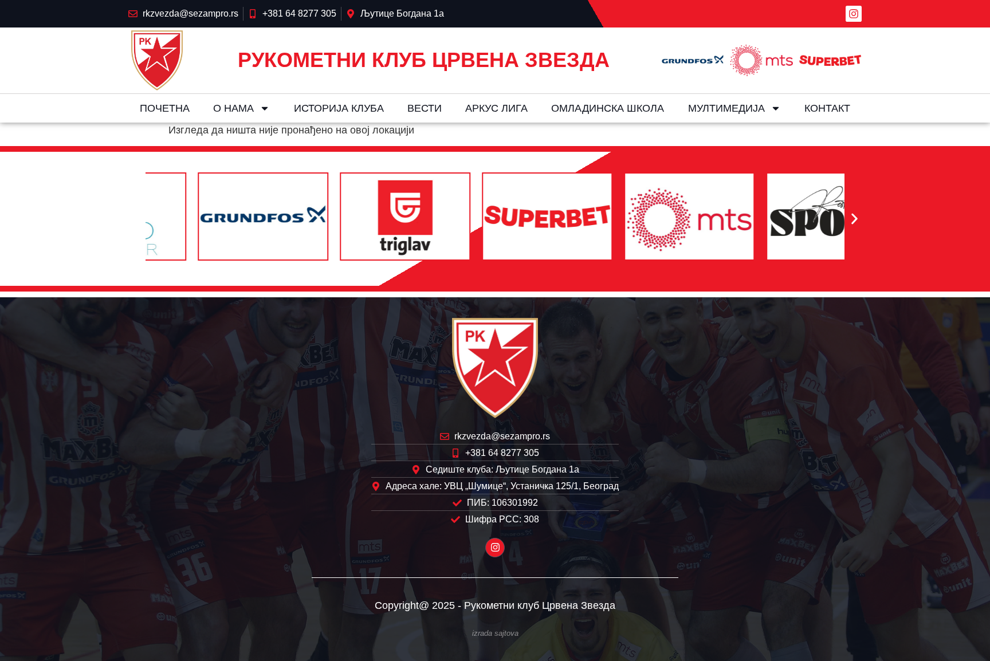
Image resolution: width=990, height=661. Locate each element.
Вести (424, 108)
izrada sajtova (495, 633)
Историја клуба (339, 108)
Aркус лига (496, 108)
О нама (233, 108)
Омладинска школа (607, 108)
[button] (135, 219)
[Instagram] (854, 14)
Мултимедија (726, 108)
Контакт (827, 108)
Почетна (165, 108)
